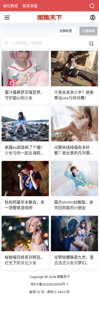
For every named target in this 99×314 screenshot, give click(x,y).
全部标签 (65, 31)
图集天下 (63, 277)
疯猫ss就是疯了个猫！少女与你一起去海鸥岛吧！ (25, 153)
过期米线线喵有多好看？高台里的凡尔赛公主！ (74, 153)
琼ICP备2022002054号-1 (49, 284)
